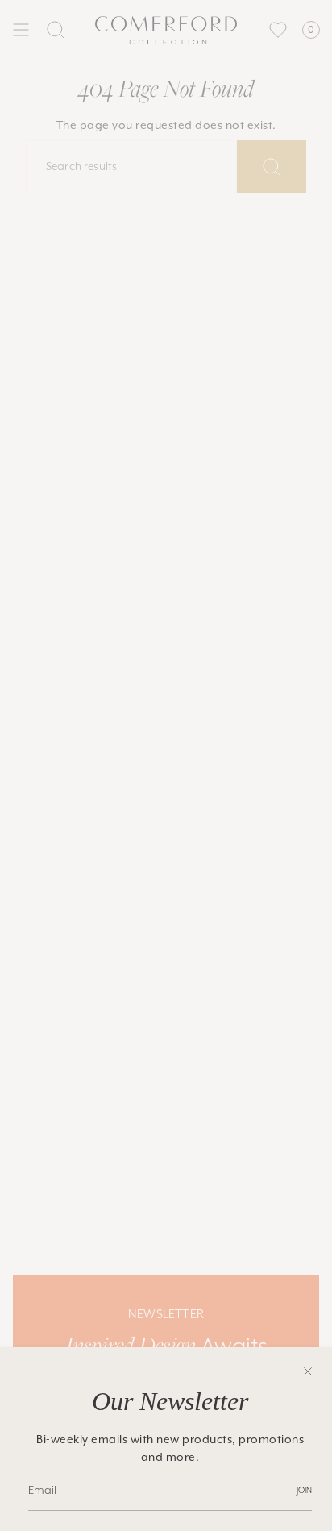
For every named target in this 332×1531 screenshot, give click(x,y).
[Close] (308, 1371)
